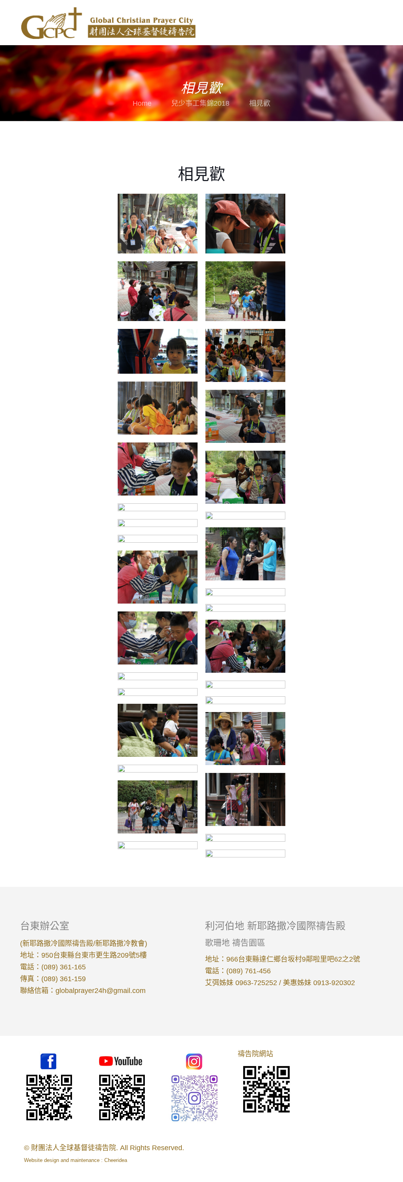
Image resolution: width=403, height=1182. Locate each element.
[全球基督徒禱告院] (108, 22)
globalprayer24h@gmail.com (100, 991)
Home (142, 103)
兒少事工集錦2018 (200, 103)
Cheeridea (115, 1160)
